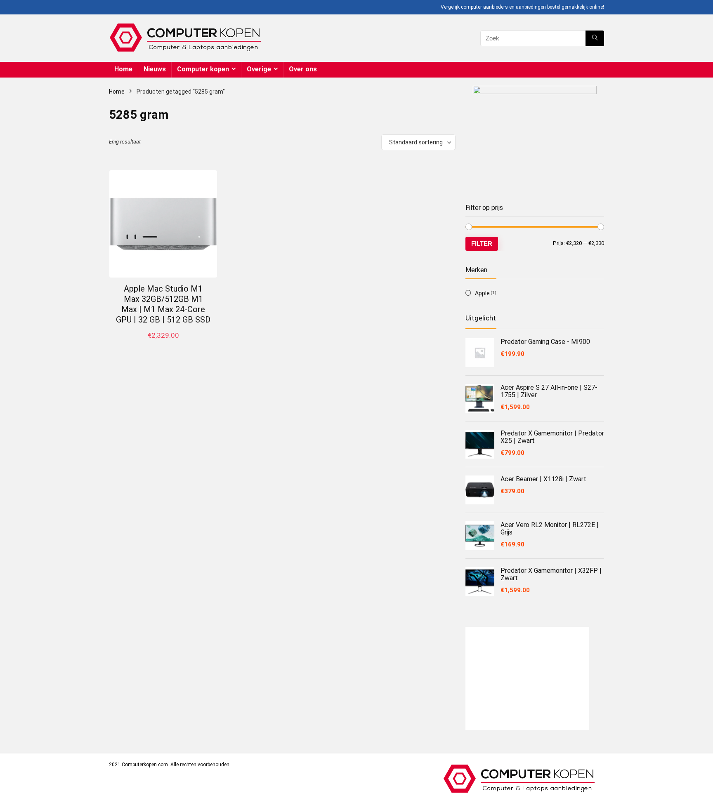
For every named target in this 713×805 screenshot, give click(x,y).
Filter (481, 243)
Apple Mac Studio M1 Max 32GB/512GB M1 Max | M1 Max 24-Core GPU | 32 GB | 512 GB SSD (163, 304)
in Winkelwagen (163, 344)
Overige (259, 69)
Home (123, 69)
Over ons (303, 69)
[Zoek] (595, 38)
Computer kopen (203, 69)
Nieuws (155, 69)
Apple (482, 293)
